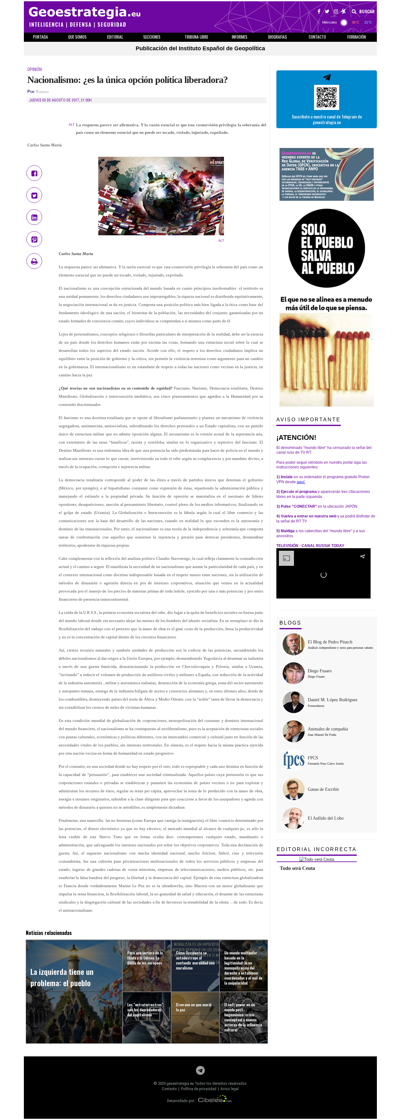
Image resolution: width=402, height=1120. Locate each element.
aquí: (301, 482)
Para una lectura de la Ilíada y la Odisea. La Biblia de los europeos (145, 957)
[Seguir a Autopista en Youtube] (343, 12)
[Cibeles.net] (215, 1100)
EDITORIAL (115, 37)
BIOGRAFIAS (277, 37)
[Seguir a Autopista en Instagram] (336, 12)
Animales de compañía (328, 729)
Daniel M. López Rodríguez (332, 699)
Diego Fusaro (320, 671)
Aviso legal (229, 1088)
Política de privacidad (198, 1088)
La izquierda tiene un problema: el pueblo (62, 977)
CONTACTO (317, 37)
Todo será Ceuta (297, 868)
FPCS (313, 758)
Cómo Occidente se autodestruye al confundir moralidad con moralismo (195, 960)
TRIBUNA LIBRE (196, 37)
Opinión (34, 69)
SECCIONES (151, 37)
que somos (77, 37)
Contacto (169, 1088)
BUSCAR (366, 11)
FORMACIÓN (356, 37)
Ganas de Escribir (323, 789)
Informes (239, 37)
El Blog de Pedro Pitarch (330, 642)
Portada (40, 37)
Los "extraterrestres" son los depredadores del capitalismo (145, 1009)
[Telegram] (200, 1072)
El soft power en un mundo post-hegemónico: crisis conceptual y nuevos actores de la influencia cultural (243, 1017)
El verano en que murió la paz (193, 1007)
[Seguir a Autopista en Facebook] (319, 12)
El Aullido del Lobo (326, 818)
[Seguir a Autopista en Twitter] (327, 12)
